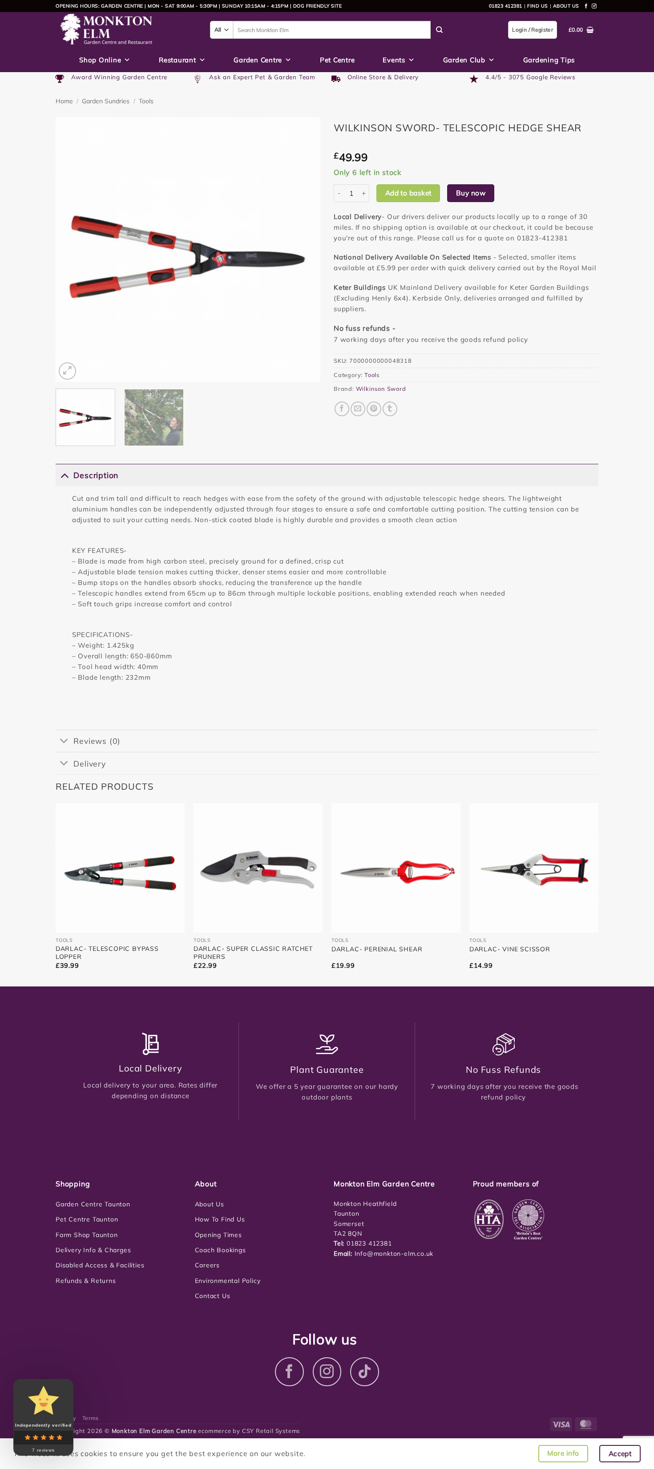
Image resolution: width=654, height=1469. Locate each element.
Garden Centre (258, 60)
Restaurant (177, 60)
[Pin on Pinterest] (374, 409)
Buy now (470, 192)
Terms (90, 1418)
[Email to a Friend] (358, 409)
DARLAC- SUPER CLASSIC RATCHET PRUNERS (253, 953)
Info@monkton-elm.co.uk (394, 1254)
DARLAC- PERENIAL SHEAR (377, 949)
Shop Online (100, 60)
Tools (146, 101)
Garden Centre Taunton (93, 1204)
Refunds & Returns (86, 1281)
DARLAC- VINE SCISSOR (509, 949)
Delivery (89, 763)
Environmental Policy (228, 1281)
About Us (209, 1204)
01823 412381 (505, 6)
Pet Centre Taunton (87, 1219)
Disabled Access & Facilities (100, 1265)
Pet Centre (337, 60)
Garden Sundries (105, 101)
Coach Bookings (220, 1250)
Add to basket (408, 192)
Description (95, 475)
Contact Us (212, 1296)
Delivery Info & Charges (93, 1250)
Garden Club (464, 60)
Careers (207, 1265)
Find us (537, 6)
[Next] (304, 249)
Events (394, 60)
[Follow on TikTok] (364, 1371)
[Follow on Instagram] (594, 6)
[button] (67, 371)
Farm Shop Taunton (87, 1235)
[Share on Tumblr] (390, 409)
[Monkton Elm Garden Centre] (126, 30)
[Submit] (439, 30)
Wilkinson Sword (381, 388)
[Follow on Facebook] (586, 6)
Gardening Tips (549, 60)
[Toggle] (64, 474)
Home (64, 101)
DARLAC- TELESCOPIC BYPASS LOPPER (107, 953)
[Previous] (72, 249)
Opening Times (218, 1235)
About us (566, 6)
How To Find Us (220, 1219)
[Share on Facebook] (342, 409)
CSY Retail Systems (271, 1430)
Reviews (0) (97, 741)
